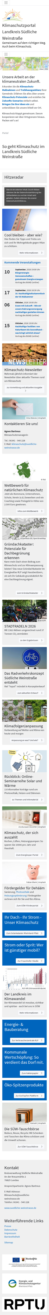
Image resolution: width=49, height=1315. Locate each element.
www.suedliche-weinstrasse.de (20, 1207)
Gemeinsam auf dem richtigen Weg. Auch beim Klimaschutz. (24, 44)
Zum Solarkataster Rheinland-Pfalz (22, 933)
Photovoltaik (22, 892)
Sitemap (8, 1242)
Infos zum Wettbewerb (28, 511)
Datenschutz (10, 1229)
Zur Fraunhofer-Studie (28, 961)
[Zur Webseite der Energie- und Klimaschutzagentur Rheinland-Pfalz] (24, 1284)
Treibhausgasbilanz (31, 90)
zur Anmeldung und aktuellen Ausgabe (24, 387)
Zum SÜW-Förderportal (28, 905)
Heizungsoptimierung (15, 895)
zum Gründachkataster (28, 593)
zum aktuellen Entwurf (28, 693)
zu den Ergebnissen (29, 640)
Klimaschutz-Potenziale (14, 97)
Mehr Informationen (29, 252)
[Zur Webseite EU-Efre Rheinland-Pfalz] (24, 1262)
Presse (7, 1226)
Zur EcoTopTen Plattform (27, 1095)
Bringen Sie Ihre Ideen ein (15, 104)
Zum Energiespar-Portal (27, 855)
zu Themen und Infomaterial (25, 799)
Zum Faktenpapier (30, 1073)
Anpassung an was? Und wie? (25, 740)
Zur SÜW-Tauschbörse (28, 1146)
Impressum (10, 1233)
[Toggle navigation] (6, 2)
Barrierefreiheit (12, 1236)
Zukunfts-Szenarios (12, 100)
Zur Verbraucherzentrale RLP (25, 1040)
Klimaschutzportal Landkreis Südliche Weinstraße (19, 32)
